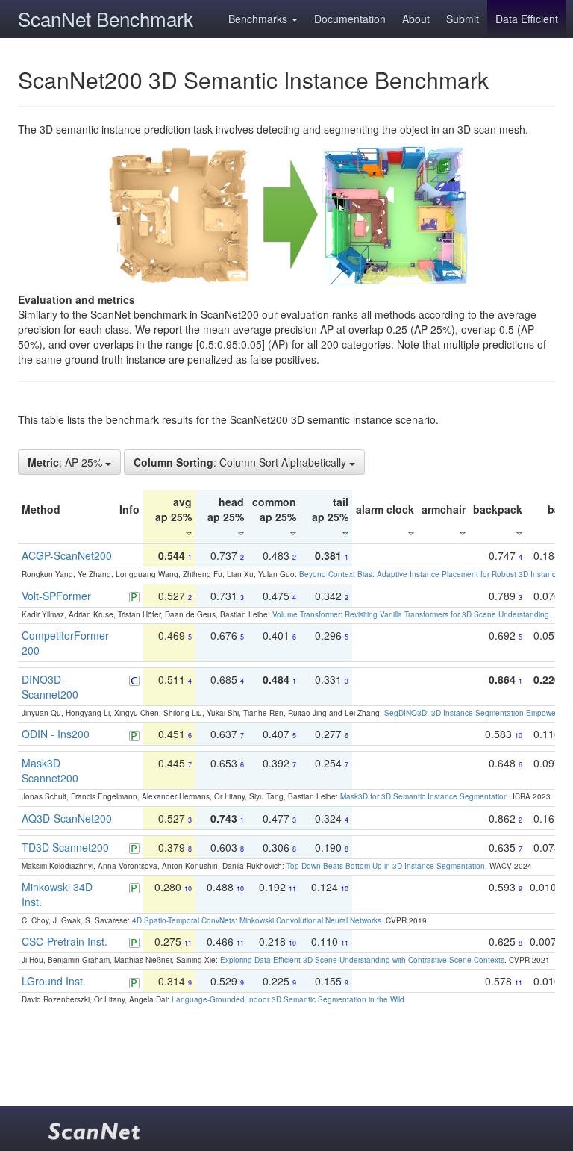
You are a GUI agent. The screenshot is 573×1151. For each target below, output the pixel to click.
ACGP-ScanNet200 (67, 555)
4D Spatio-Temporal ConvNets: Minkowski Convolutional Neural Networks (256, 920)
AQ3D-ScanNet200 (67, 818)
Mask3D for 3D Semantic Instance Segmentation (424, 796)
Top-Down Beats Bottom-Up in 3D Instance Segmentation (385, 866)
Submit (462, 18)
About (416, 18)
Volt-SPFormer (56, 595)
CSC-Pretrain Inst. (64, 941)
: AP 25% (66, 462)
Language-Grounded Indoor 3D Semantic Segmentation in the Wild (288, 999)
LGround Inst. (54, 980)
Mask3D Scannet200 (50, 770)
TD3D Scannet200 (65, 847)
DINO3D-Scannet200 (50, 687)
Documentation (350, 18)
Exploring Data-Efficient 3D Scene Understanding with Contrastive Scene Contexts (362, 960)
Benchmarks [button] (259, 18)
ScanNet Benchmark (105, 18)
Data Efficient (526, 18)
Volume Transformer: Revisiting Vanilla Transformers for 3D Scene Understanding (410, 614)
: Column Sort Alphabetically (241, 462)
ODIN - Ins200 (56, 733)
